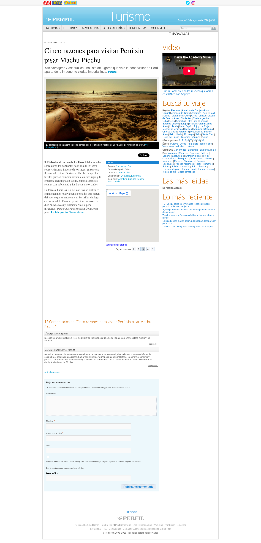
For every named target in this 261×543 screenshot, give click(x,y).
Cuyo (172, 121)
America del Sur (190, 110)
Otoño (183, 143)
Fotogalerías (113, 28)
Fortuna (88, 525)
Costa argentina (201, 118)
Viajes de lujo (169, 172)
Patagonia (183, 131)
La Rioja (205, 126)
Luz (112, 525)
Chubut (202, 115)
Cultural (204, 153)
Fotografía (183, 158)
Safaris (166, 166)
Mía (117, 525)
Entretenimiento (193, 156)
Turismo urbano (206, 169)
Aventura (172, 153)
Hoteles (209, 158)
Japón (189, 126)
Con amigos (180, 149)
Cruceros (194, 153)
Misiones (178, 129)
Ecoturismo (178, 156)
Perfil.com (60, 19)
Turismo (130, 15)
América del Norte (180, 113)
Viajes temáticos (186, 172)
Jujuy (196, 126)
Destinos (70, 28)
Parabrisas (170, 525)
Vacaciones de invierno (174, 146)
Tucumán (185, 137)
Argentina (90, 28)
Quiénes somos (140, 529)
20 (198, 140)
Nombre (50, 420)
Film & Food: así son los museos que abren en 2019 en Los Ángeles (187, 92)
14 (194, 140)
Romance (208, 164)
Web (48, 445)
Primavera (193, 143)
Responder (153, 344)
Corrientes (186, 118)
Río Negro (188, 134)
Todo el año (206, 143)
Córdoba (180, 121)
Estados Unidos (170, 123)
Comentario (51, 393)
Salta (198, 134)
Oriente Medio (169, 131)
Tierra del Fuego (170, 137)
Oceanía (208, 129)
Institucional (95, 529)
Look (135, 525)
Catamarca (177, 115)
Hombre (104, 525)
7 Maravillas (179, 33)
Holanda (173, 126)
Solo (213, 149)
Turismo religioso (171, 169)
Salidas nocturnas (180, 166)
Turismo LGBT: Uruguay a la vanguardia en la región (187, 226)
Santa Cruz (208, 134)
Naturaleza (189, 161)
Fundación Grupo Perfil (160, 529)
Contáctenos (115, 529)
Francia (193, 123)
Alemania (175, 110)
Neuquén (197, 129)
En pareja (205, 149)
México (188, 129)
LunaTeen (181, 525)
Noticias (53, 28)
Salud (194, 166)
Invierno (174, 143)
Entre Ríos (191, 121)
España (203, 121)
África (205, 137)
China (194, 115)
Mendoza (167, 129)
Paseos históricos (184, 164)
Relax (198, 164)
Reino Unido (175, 134)
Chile (187, 115)
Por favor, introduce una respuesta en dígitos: (65, 467)
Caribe (167, 115)
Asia (205, 113)
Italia (181, 126)
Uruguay (196, 137)
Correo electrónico (54, 433)
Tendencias (137, 28)
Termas (202, 166)
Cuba (165, 121)
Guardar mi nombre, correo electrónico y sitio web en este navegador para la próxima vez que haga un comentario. (94, 461)
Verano (191, 146)
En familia (193, 149)
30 (202, 140)
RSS (105, 529)
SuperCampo (145, 525)
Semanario (125, 525)
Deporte (166, 156)
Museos (178, 161)
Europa (184, 123)
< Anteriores (51, 372)
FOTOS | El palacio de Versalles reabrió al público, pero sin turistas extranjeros (186, 205)
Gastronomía (196, 158)
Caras (96, 525)
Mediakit (127, 529)
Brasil (212, 113)
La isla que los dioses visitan (67, 212)
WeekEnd (158, 525)
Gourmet (158, 28)
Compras (183, 153)
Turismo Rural (189, 169)
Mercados (167, 161)
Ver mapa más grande (116, 245)
